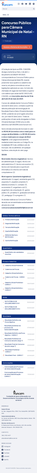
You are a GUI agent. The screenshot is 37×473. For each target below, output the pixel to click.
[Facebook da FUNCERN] (22, 4)
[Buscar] (33, 9)
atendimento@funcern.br (9, 438)
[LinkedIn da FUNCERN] (30, 4)
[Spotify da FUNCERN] (33, 4)
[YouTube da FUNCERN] (26, 4)
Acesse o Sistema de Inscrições (16, 47)
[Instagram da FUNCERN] (18, 4)
